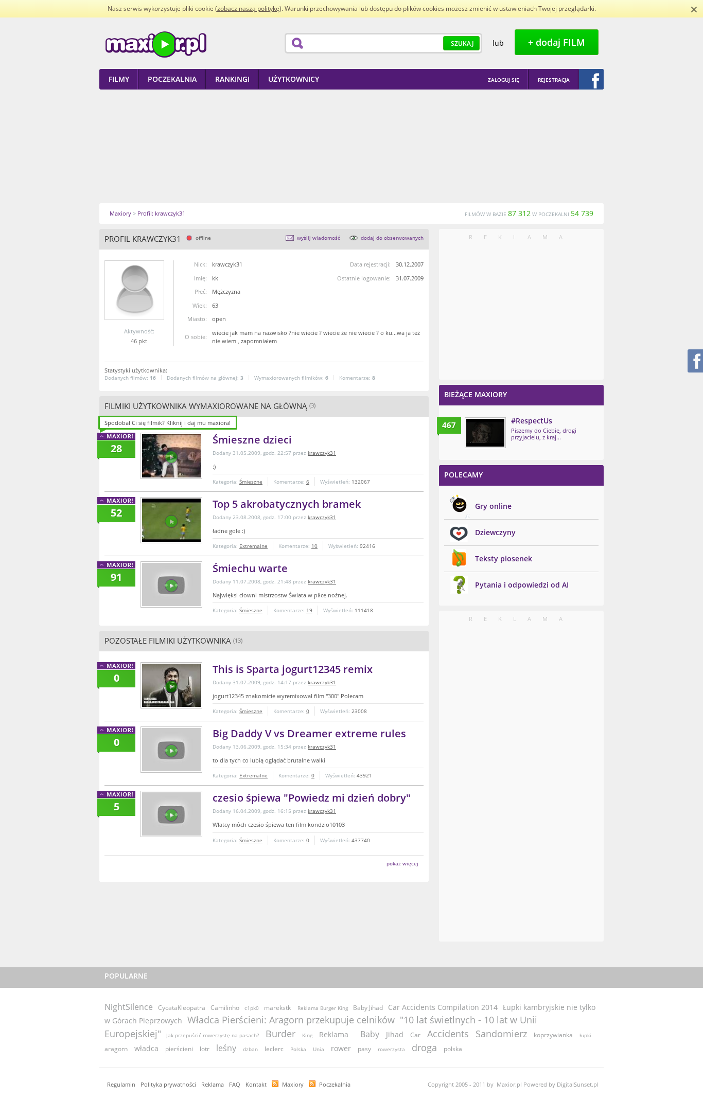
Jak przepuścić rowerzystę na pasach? (212, 1035)
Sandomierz (501, 1033)
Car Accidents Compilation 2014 (443, 1007)
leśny (226, 1048)
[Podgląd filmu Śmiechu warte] (171, 584)
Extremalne (253, 545)
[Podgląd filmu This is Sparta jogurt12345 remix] (171, 685)
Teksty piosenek (503, 558)
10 (314, 545)
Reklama (333, 1034)
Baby (369, 1034)
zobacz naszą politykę (248, 8)
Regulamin (121, 1084)
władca (146, 1048)
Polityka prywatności (168, 1084)
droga (424, 1047)
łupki (585, 1035)
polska (453, 1048)
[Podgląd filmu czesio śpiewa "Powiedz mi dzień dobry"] (171, 814)
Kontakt (256, 1084)
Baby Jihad (368, 1007)
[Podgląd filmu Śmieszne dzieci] (171, 456)
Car (415, 1035)
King (307, 1035)
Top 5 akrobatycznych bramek (287, 504)
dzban (250, 1049)
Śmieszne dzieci (252, 440)
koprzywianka (553, 1035)
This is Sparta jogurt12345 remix (293, 669)
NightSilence (128, 1007)
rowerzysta (391, 1049)
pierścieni (179, 1048)
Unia (318, 1049)
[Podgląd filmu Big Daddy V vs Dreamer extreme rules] (171, 749)
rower (341, 1048)
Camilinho (224, 1007)
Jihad (394, 1034)
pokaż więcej (402, 863)
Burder (280, 1033)
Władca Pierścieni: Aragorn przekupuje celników (291, 1020)
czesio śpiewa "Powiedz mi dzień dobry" (312, 798)
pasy (364, 1048)
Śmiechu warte (250, 568)
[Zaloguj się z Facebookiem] (591, 79)
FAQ (234, 1084)
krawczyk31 (322, 452)
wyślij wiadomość (318, 237)
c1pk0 (251, 1008)
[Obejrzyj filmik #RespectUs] (485, 432)
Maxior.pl (155, 44)
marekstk (277, 1007)
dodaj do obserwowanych (392, 237)
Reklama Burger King (322, 1008)
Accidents (448, 1033)
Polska (298, 1049)
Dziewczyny (495, 532)
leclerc (274, 1048)
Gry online (493, 506)
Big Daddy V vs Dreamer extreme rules (309, 733)
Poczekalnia (334, 1084)
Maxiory (293, 1084)
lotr (204, 1048)
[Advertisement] (351, 146)
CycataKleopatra (181, 1007)
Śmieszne (250, 481)
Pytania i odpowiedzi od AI (522, 585)
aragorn (116, 1048)
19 (309, 610)
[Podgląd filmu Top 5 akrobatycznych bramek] (171, 520)
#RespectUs (531, 420)
